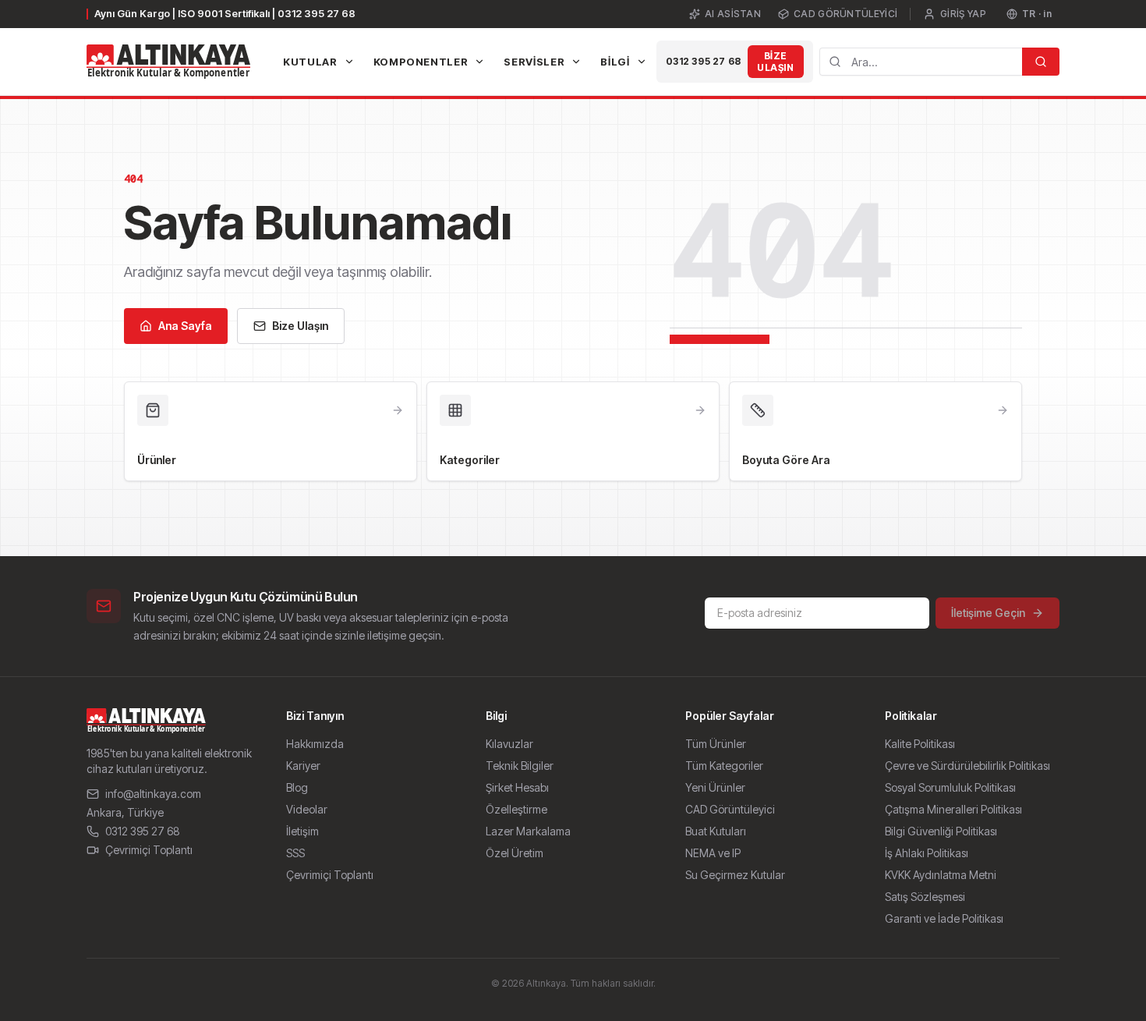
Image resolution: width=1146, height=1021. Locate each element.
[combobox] (920, 62)
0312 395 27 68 (703, 61)
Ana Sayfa (185, 325)
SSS (295, 853)
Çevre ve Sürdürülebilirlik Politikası (967, 765)
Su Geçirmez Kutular (735, 874)
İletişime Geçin (988, 612)
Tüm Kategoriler (724, 765)
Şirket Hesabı (517, 787)
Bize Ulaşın (775, 61)
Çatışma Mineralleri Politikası (953, 809)
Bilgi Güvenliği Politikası (941, 831)
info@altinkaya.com (153, 793)
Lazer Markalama (528, 831)
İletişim (302, 831)
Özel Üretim (514, 853)
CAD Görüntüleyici (845, 13)
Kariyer (303, 765)
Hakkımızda (315, 743)
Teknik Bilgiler (520, 765)
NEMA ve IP (713, 853)
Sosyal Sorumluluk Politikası (950, 787)
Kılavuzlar (509, 743)
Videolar (306, 809)
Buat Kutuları (715, 831)
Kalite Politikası (920, 743)
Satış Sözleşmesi (925, 896)
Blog (297, 787)
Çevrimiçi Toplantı (149, 849)
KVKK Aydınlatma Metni (940, 874)
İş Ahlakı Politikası (926, 853)
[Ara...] (1040, 62)
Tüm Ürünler (715, 743)
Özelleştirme (516, 809)
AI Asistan (733, 13)
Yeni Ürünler (715, 787)
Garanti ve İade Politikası (944, 918)
